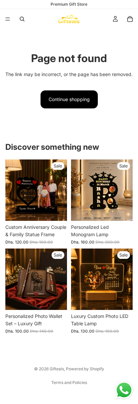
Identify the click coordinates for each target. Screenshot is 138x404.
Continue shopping (69, 99)
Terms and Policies (69, 382)
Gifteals (57, 368)
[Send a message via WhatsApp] (124, 390)
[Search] (22, 19)
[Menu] (7, 19)
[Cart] (130, 19)
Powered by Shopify (85, 368)
